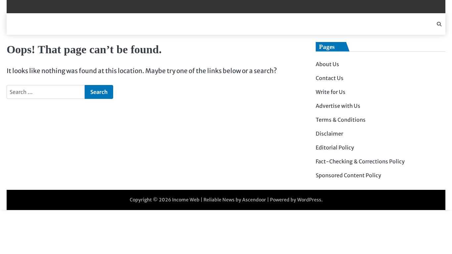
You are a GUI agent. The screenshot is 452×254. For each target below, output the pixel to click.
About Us (327, 64)
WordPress (309, 200)
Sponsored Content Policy (348, 175)
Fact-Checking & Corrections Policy (360, 161)
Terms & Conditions (341, 119)
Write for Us (330, 92)
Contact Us (329, 78)
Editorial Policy (335, 147)
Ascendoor (254, 200)
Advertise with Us (338, 106)
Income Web (186, 200)
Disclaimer (329, 133)
